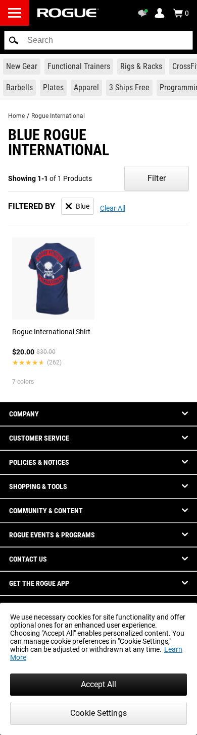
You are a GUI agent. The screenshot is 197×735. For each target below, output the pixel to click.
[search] (98, 40)
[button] (13, 40)
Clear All (112, 208)
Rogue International (58, 115)
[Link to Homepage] (68, 13)
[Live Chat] (144, 13)
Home (16, 115)
